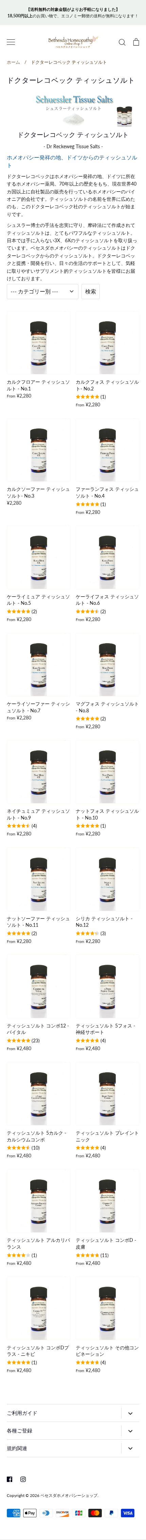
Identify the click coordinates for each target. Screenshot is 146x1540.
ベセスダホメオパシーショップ (68, 1495)
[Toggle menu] (10, 42)
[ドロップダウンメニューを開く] (130, 1413)
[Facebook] (9, 1479)
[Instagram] (23, 1479)
